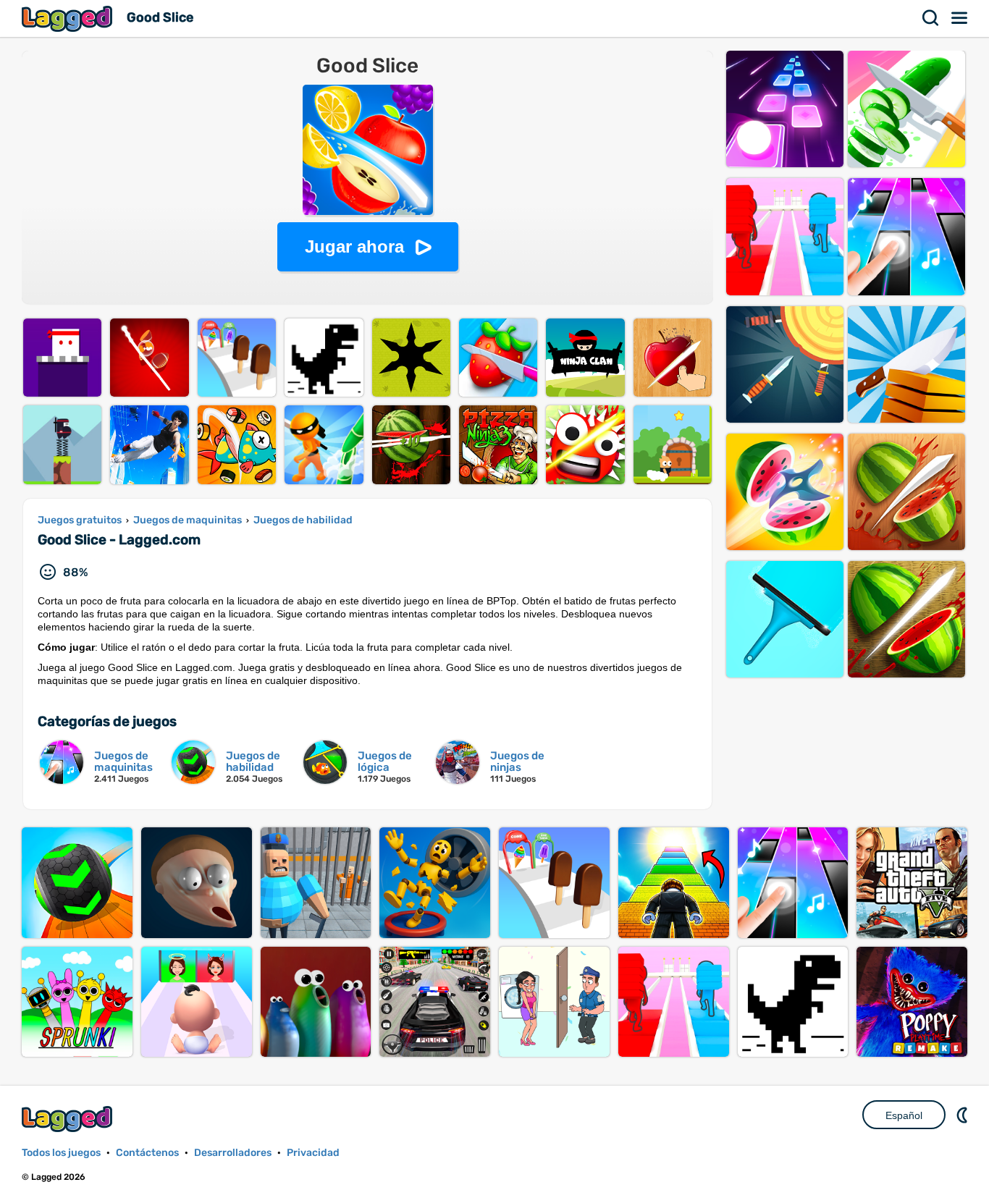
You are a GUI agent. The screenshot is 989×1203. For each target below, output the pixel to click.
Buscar (931, 18)
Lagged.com (69, 1118)
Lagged (69, 18)
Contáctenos (147, 1153)
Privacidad (313, 1153)
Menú (960, 18)
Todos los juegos (61, 1153)
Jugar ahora (354, 246)
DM (963, 1114)
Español (903, 1115)
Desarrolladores (233, 1153)
